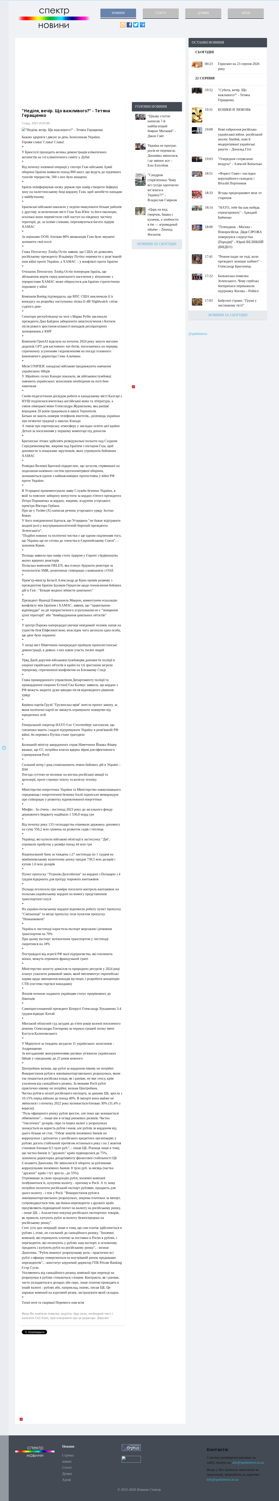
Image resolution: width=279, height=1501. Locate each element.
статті (160, 13)
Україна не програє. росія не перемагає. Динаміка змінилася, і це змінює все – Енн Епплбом (163, 155)
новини (118, 13)
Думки (67, 1473)
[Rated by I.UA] (131, 1459)
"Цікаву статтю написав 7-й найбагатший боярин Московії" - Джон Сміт (162, 126)
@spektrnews (198, 334)
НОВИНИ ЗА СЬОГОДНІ (156, 244)
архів (245, 13)
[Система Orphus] (131, 1447)
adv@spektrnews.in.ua (248, 1462)
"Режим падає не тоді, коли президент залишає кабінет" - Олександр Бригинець (240, 261)
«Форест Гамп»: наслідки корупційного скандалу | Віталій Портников (237, 178)
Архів (66, 1480)
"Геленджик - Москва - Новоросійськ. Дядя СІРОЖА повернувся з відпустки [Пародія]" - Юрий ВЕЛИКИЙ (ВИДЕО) (241, 237)
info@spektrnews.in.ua (222, 1479)
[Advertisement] (100, 70)
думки (203, 13)
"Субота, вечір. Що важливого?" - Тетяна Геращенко (234, 95)
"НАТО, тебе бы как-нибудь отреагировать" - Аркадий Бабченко (239, 212)
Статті (66, 1467)
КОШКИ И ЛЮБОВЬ (234, 109)
